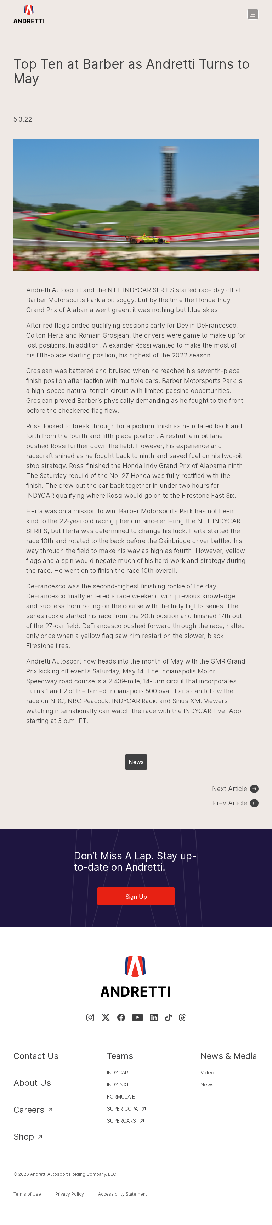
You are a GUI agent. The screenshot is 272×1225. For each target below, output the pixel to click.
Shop (23, 1136)
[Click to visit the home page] (29, 14)
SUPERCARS (121, 1121)
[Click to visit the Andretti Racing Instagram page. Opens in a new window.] (90, 1017)
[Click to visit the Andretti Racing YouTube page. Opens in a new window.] (137, 1017)
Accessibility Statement (122, 1194)
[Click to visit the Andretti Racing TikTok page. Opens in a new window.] (168, 1017)
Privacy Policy (69, 1194)
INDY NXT (118, 1085)
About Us (32, 1083)
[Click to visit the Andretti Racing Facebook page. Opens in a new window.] (121, 1017)
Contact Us (35, 1056)
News (136, 762)
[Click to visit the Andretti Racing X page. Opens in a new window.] (105, 1017)
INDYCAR (117, 1072)
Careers (28, 1110)
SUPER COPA (122, 1109)
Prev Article (230, 803)
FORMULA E (121, 1097)
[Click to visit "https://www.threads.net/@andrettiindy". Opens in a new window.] (182, 1017)
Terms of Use (27, 1194)
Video (207, 1072)
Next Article (229, 788)
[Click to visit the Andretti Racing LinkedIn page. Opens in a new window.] (154, 1017)
